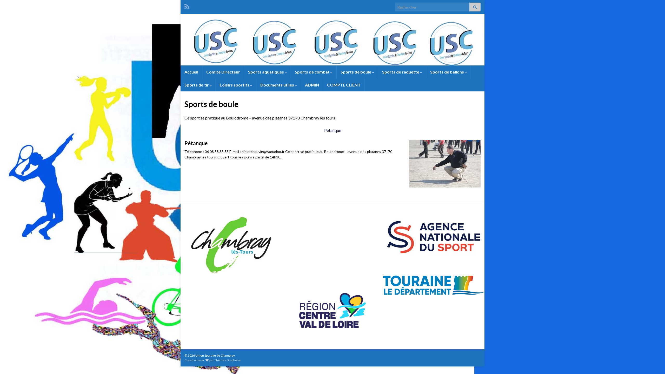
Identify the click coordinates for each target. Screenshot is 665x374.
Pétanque (332, 130)
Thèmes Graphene (227, 360)
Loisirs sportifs (235, 84)
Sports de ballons (447, 71)
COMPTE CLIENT (344, 84)
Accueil (191, 71)
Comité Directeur (223, 71)
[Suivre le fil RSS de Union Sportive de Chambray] (186, 5)
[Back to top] (653, 362)
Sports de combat (312, 71)
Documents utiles (277, 84)
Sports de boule (356, 71)
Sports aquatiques (266, 71)
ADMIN (312, 84)
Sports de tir (197, 84)
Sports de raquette (401, 71)
